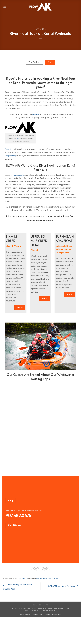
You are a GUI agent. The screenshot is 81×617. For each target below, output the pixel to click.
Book (34, 608)
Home (14, 608)
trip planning (10, 155)
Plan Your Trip (45, 608)
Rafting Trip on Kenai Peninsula (62, 586)
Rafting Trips (40, 29)
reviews (35, 114)
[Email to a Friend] (47, 569)
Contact (18, 138)
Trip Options (24, 608)
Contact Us (63, 608)
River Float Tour (53, 578)
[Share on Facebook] (38, 569)
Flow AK (8, 149)
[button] (4, 7)
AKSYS (45, 605)
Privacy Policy (50, 610)
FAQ (55, 608)
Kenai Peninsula (41, 578)
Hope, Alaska (18, 175)
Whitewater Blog (33, 610)
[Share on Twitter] (43, 569)
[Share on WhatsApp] (34, 569)
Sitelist (35, 605)
